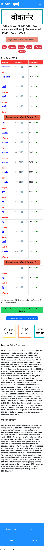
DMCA (11, 540)
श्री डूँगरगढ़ (5, 138)
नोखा (3, 72)
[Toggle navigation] (40, 4)
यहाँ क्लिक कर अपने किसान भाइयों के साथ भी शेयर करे (22, 318)
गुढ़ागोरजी (4, 247)
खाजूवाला (4, 102)
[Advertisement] (22, 500)
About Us (33, 529)
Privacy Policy (11, 529)
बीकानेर (4, 112)
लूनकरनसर (5, 92)
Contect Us (33, 540)
